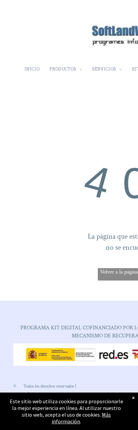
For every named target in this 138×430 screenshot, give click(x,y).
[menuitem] (32, 69)
